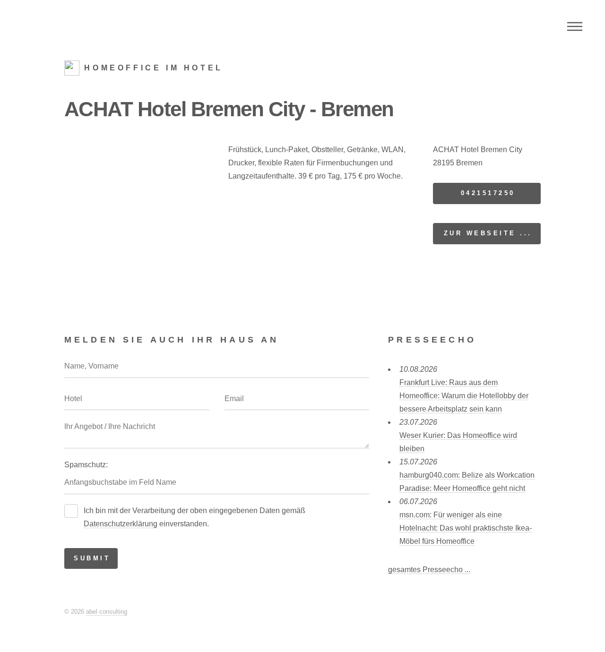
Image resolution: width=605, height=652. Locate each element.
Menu (575, 26)
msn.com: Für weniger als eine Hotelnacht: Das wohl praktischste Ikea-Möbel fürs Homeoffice (465, 528)
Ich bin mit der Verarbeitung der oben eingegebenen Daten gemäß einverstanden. (194, 517)
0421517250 (488, 193)
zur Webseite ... (488, 233)
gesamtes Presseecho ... (429, 570)
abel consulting (106, 611)
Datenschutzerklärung (120, 524)
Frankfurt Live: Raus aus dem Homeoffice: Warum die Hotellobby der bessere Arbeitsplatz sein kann (463, 395)
